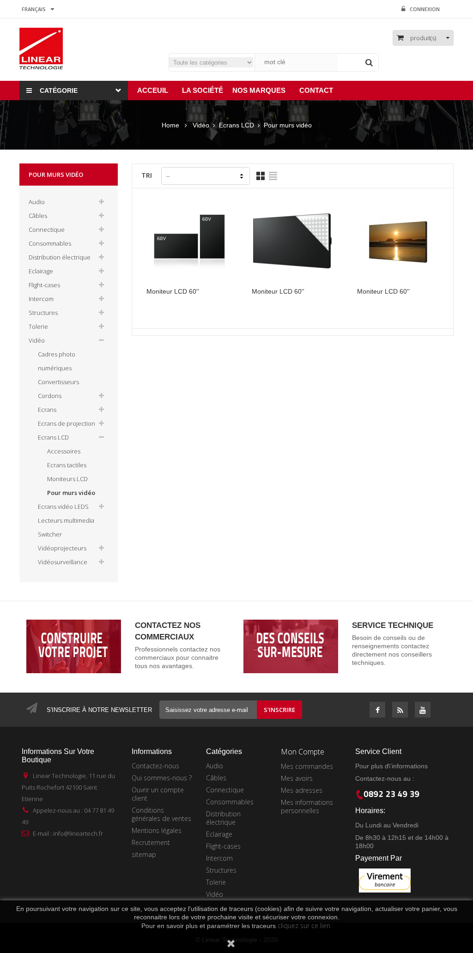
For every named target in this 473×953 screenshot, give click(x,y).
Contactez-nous (155, 765)
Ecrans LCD (53, 437)
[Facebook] (378, 710)
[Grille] (260, 176)
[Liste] (273, 176)
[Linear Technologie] (41, 48)
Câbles (38, 215)
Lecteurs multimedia (66, 520)
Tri (146, 175)
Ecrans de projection (66, 423)
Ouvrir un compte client (158, 793)
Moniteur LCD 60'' (172, 291)
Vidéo (37, 340)
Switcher (50, 534)
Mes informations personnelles (307, 806)
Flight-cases (44, 285)
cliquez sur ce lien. (305, 925)
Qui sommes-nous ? (162, 777)
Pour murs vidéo (71, 493)
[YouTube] (422, 710)
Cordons (49, 396)
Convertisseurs (58, 382)
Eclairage (41, 271)
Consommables (50, 243)
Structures (43, 312)
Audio (37, 202)
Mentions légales (157, 830)
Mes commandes (307, 766)
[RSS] (400, 710)
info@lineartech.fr (78, 833)
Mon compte (302, 752)
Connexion (425, 9)
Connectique (47, 229)
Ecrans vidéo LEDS (63, 506)
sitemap (144, 854)
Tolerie (38, 326)
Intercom (41, 299)
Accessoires (63, 451)
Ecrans (47, 409)
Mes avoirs (297, 778)
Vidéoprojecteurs (62, 548)
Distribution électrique (60, 257)
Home (170, 125)
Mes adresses (301, 790)
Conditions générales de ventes (161, 814)
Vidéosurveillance (62, 562)
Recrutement (151, 842)
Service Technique (392, 625)
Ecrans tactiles (66, 465)
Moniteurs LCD (67, 479)
